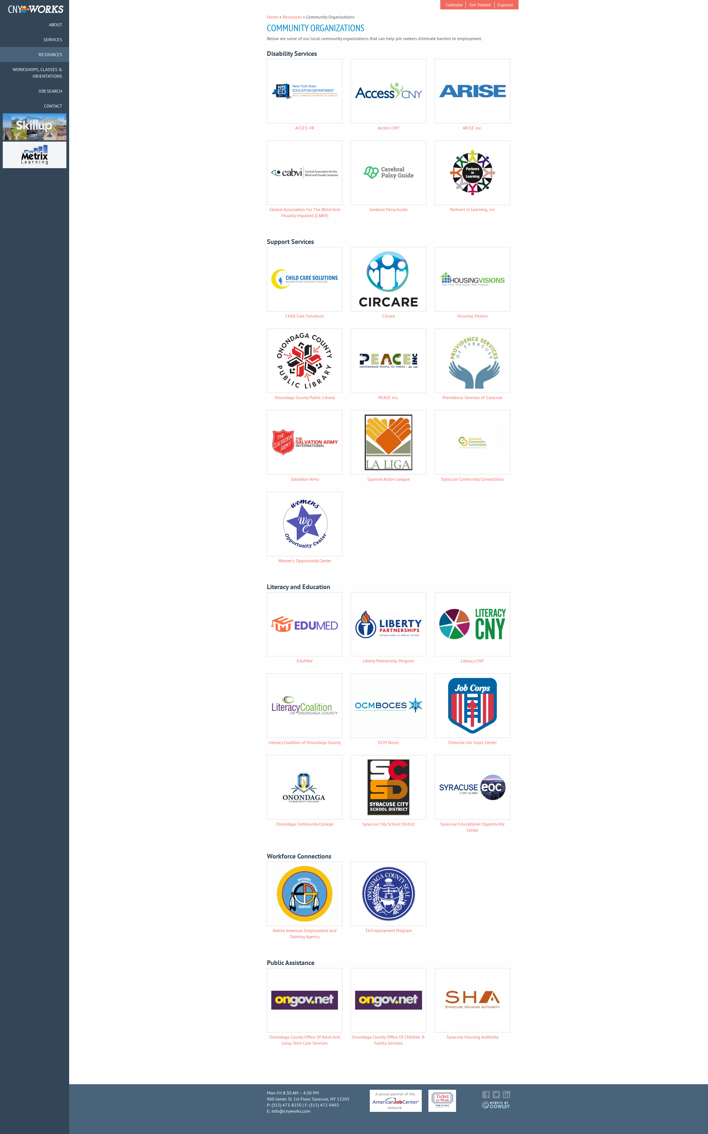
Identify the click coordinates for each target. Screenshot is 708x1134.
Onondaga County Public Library (305, 397)
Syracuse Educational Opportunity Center (472, 827)
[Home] (35, 11)
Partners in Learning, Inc (472, 209)
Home (272, 17)
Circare (388, 316)
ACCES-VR (304, 128)
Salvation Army (305, 479)
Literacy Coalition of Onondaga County (305, 742)
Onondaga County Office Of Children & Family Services (388, 1040)
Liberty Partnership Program (388, 661)
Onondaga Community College (305, 824)
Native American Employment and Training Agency (305, 933)
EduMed (305, 661)
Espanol (505, 4)
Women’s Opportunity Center (304, 560)
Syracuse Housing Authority (472, 1037)
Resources (292, 17)
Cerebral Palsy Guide (388, 209)
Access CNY (388, 128)
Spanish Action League (388, 479)
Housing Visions (472, 316)
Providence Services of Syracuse (472, 397)
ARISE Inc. (472, 128)
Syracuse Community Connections (472, 479)
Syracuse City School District (388, 824)
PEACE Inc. (388, 397)
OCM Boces (388, 742)
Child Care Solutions (304, 316)
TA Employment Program (388, 930)
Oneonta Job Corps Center (472, 742)
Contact (53, 106)
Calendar (454, 4)
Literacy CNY (472, 661)
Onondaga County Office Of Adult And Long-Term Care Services (304, 1040)
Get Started (480, 4)
